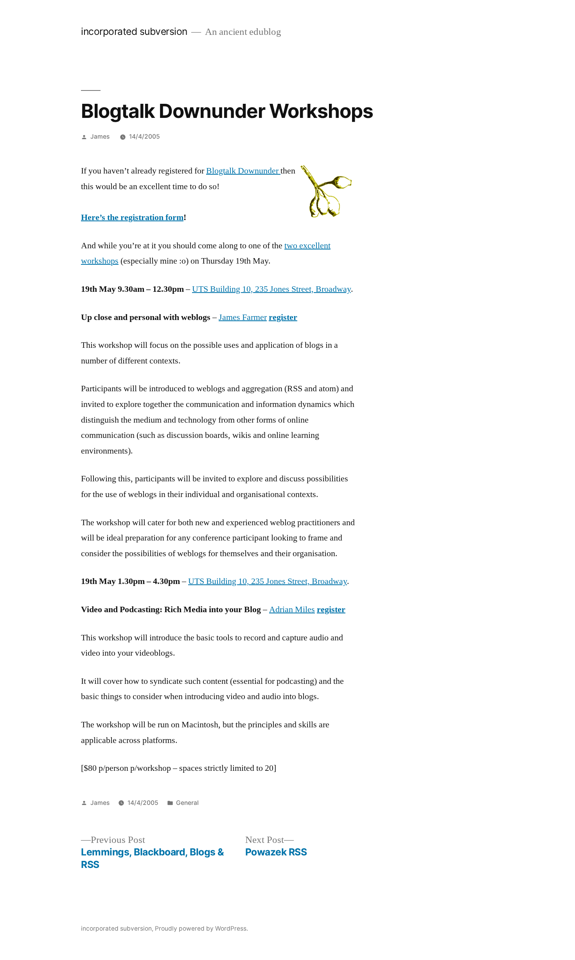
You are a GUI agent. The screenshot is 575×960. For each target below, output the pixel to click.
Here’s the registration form (132, 217)
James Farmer (243, 317)
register (283, 317)
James (100, 136)
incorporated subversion (134, 31)
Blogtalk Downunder (243, 170)
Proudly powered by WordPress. (201, 928)
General (187, 802)
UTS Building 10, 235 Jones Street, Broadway (271, 289)
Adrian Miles (292, 609)
